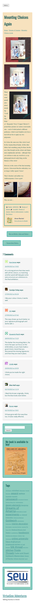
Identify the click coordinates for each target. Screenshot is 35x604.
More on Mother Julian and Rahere (18, 234)
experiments (12, 514)
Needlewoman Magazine (12, 535)
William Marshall (19, 559)
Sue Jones (12, 262)
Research (8, 547)
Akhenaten (22, 490)
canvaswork (12, 499)
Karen (11, 406)
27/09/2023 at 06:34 (12, 294)
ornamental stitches (13, 544)
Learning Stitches (16, 527)
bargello (14, 496)
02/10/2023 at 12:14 (12, 389)
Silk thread (16, 547)
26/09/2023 (16, 207)
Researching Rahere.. (13, 243)
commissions (19, 502)
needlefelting (14, 533)
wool (26, 559)
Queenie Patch (14, 334)
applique (22, 493)
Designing (24, 505)
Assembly (15, 209)
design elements (13, 505)
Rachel (10, 207)
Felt (20, 515)
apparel (14, 493)
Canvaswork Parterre (23, 499)
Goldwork (11, 520)
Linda (11, 364)
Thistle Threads (13, 551)
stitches (9, 550)
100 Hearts (8, 490)
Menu (6, 5)
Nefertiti (20, 535)
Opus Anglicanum (13, 541)
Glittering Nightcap (19, 517)
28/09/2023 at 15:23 (12, 338)
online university (20, 538)
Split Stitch (25, 547)
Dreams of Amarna (14, 30)
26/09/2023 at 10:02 (12, 266)
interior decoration (20, 523)
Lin (10, 311)
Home (6, 30)
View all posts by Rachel (21, 221)
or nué (23, 544)
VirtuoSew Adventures (15, 595)
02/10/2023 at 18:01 (12, 410)
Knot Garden (9, 527)
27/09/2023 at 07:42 (12, 315)
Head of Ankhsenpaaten (17, 212)
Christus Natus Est (10, 502)
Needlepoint (23, 532)
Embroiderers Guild (21, 511)
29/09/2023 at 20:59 (12, 368)
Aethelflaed (15, 490)
